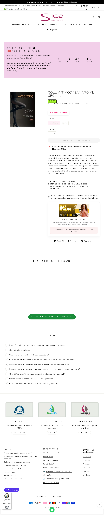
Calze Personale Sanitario (53, 6)
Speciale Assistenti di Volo (15, 465)
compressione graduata (64, 184)
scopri (52, 432)
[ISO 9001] (19, 409)
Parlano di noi (9, 472)
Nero (64, 123)
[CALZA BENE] (84, 409)
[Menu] (10, 493)
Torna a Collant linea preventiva (53, 317)
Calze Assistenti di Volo (31, 6)
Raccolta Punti (72, 6)
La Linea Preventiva (12, 6)
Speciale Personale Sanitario (16, 469)
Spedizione (66, 104)
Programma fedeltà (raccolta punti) (18, 453)
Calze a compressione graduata (17, 462)
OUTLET (7, 450)
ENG (19, 428)
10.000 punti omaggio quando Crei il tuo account (20, 458)
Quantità (53, 129)
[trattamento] (52, 409)
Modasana (69, 182)
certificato (19, 432)
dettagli (84, 432)
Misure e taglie (10, 475)
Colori (52, 119)
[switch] (7, 507)
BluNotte (54, 123)
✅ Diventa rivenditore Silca (15, 9)
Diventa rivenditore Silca (14, 479)
